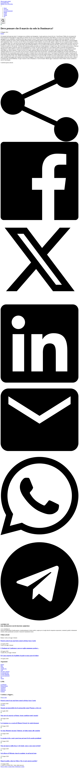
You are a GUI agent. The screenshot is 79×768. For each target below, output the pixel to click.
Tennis (5, 15)
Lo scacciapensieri (8, 11)
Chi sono (6, 9)
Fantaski (3, 691)
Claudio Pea (4, 668)
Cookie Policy (11, 766)
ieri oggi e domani (5, 671)
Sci (4, 16)
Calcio (5, 13)
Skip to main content (6, 1)
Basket (5, 12)
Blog (2, 666)
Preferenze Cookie (19, 766)
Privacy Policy (4, 766)
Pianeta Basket (4, 686)
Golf (2, 670)
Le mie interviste (5, 673)
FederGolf (3, 690)
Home (5, 8)
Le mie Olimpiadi (5, 674)
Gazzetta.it (3, 687)
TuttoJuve (3, 688)
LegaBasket (3, 684)
